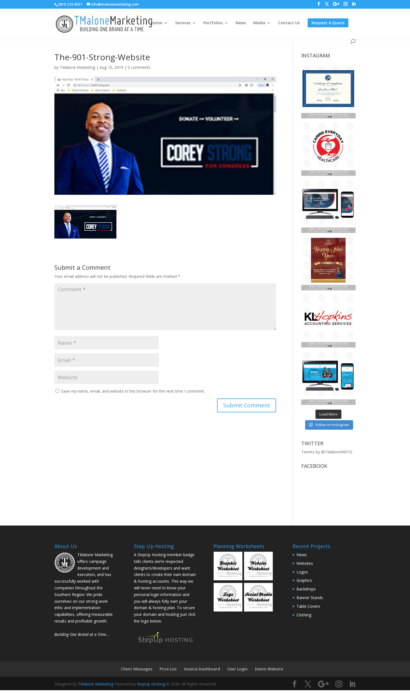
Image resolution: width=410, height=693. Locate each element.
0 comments (139, 67)
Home (156, 23)
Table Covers (308, 606)
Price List (168, 669)
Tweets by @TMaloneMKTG (326, 451)
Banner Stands (309, 597)
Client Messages (136, 669)
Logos (302, 572)
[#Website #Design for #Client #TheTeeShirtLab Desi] (328, 377)
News (241, 23)
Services (182, 23)
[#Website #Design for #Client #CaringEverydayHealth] (328, 206)
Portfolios (213, 23)
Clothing (303, 614)
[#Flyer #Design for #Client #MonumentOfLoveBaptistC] (328, 263)
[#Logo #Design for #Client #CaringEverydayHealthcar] (328, 148)
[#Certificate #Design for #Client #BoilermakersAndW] (328, 91)
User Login (237, 669)
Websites (304, 563)
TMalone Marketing (77, 67)
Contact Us (289, 23)
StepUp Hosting (151, 684)
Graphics (304, 580)
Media (259, 23)
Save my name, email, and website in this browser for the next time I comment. (133, 391)
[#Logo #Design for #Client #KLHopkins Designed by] (328, 320)
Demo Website (269, 669)
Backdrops (306, 589)
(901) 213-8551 (70, 4)
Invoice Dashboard (202, 669)
